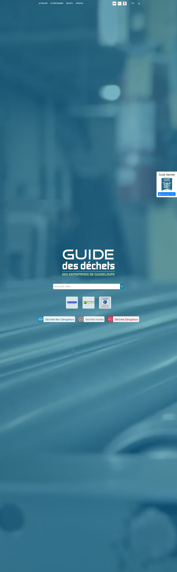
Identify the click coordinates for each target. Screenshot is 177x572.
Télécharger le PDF (167, 194)
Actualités (43, 3)
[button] (139, 3)
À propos (79, 3)
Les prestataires (56, 3)
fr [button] (133, 3)
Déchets (69, 3)
